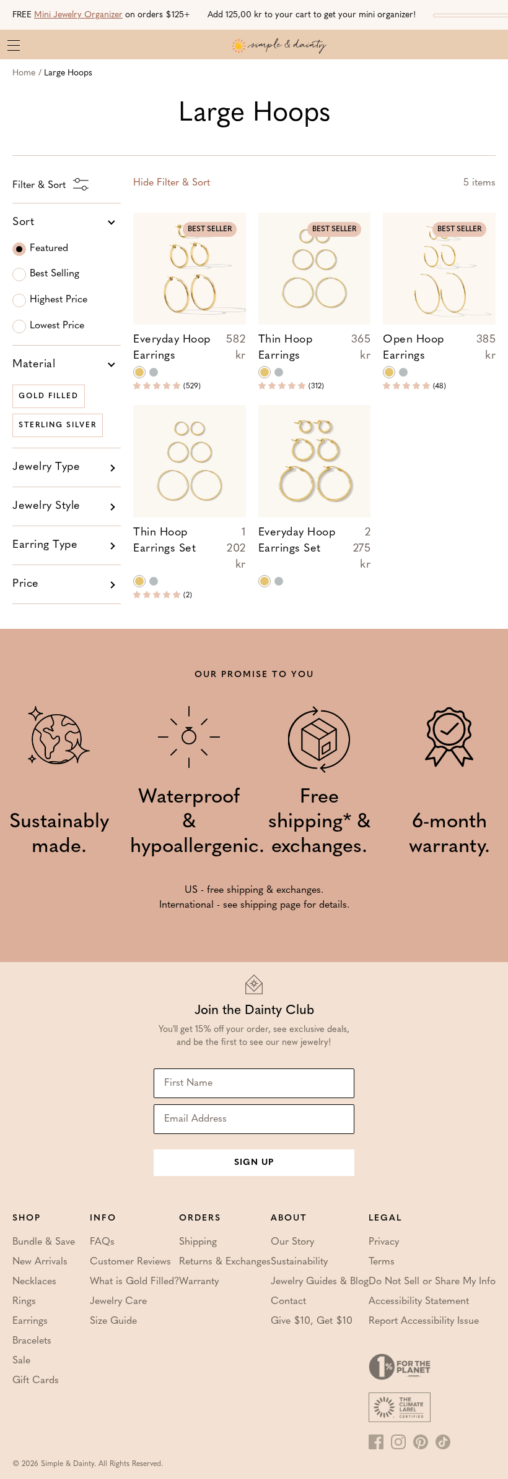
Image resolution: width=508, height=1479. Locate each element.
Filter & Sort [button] (171, 183)
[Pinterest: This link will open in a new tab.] (420, 1441)
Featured (49, 249)
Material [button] (33, 364)
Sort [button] (23, 222)
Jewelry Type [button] (46, 467)
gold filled (49, 396)
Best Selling (54, 274)
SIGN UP (254, 1162)
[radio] (139, 372)
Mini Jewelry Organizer (78, 15)
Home (23, 73)
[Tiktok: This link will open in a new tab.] (443, 1441)
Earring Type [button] (44, 545)
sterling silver (58, 425)
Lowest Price (57, 326)
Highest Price (58, 300)
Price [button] (25, 584)
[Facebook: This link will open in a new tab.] (376, 1441)
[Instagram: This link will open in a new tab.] (398, 1441)
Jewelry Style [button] (46, 506)
